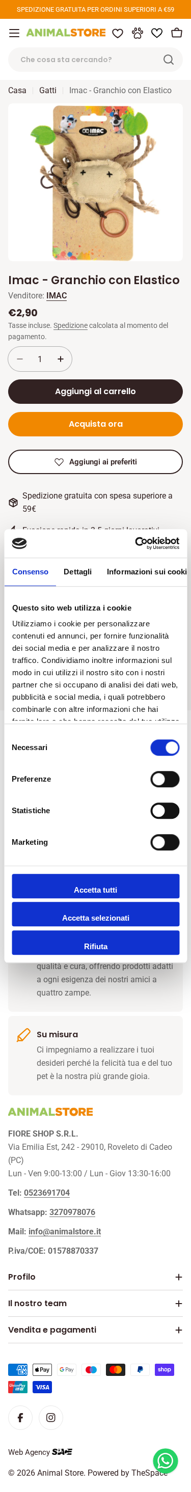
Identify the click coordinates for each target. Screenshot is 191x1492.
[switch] (164, 779)
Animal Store (60, 1473)
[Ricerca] (168, 59)
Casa (17, 90)
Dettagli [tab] (78, 571)
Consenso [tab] (30, 571)
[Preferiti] (118, 33)
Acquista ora (96, 424)
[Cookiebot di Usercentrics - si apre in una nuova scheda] (136, 543)
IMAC (56, 295)
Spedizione (70, 325)
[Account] (137, 33)
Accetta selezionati (95, 918)
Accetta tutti (95, 890)
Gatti (48, 90)
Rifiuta (95, 946)
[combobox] (95, 59)
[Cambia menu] (14, 33)
